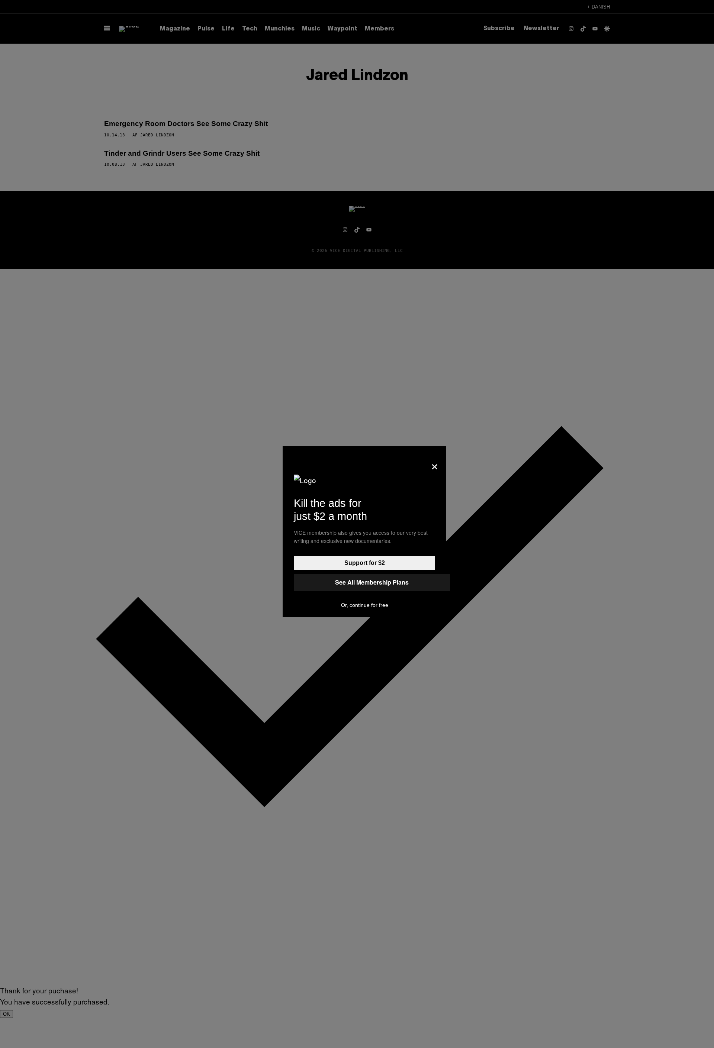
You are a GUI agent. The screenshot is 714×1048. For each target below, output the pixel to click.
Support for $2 (364, 563)
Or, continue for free (364, 605)
